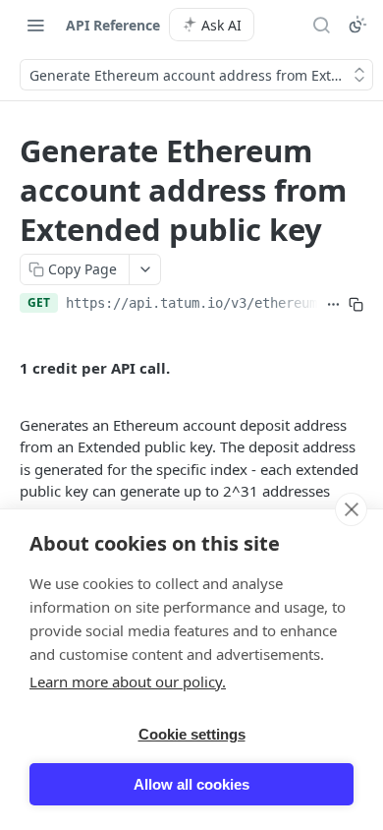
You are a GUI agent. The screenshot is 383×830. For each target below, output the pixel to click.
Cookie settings (192, 734)
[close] (351, 509)
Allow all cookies (191, 784)
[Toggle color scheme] (357, 24)
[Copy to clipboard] (356, 305)
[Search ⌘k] (321, 24)
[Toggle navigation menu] (35, 24)
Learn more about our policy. (127, 681)
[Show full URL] (333, 305)
